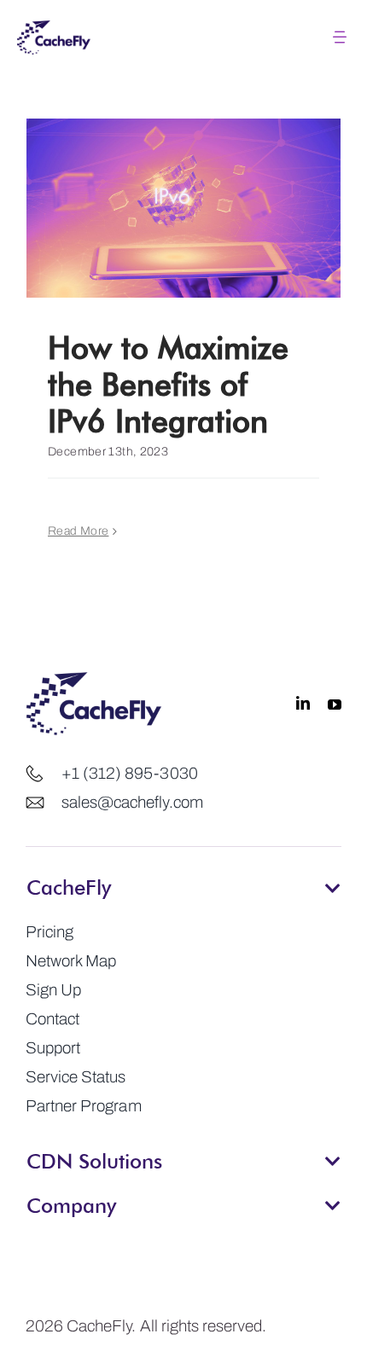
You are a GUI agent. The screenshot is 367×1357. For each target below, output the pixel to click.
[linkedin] (303, 703)
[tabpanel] (183, 1019)
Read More (78, 531)
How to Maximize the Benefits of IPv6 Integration (168, 383)
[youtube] (334, 703)
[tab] (183, 882)
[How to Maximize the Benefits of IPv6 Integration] (183, 208)
